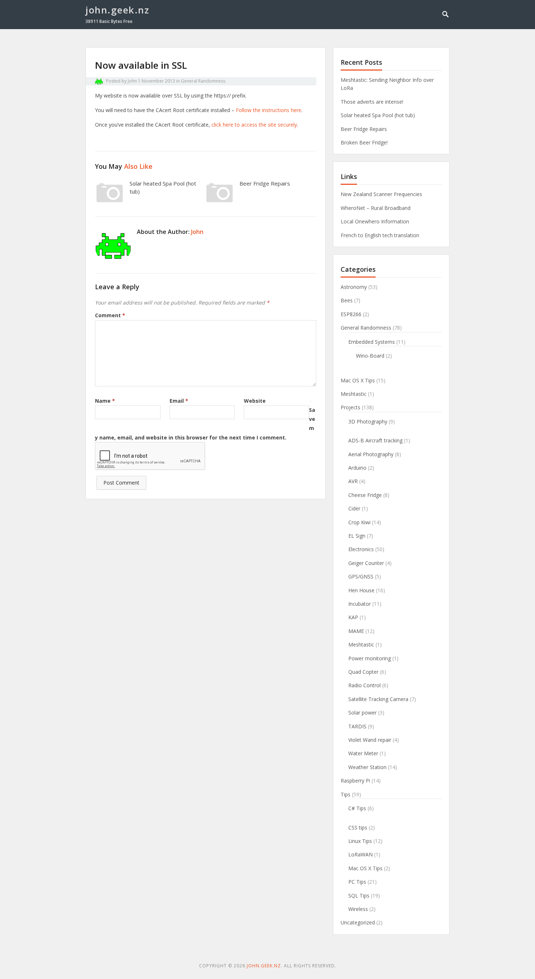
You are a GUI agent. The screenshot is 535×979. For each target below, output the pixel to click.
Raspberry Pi (355, 780)
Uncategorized (358, 922)
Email (179, 400)
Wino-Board (370, 355)
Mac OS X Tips (358, 380)
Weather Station (367, 767)
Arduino (357, 467)
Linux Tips (360, 840)
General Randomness (203, 81)
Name (105, 400)
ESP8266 (351, 314)
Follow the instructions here (268, 110)
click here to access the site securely (254, 124)
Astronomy (354, 286)
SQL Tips (358, 895)
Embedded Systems (371, 341)
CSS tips (357, 827)
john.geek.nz (117, 9)
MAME (356, 631)
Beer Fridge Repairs (264, 183)
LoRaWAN (360, 854)
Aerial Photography (370, 454)
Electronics (361, 549)
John (132, 81)
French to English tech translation (380, 235)
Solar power (362, 712)
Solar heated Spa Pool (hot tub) (378, 115)
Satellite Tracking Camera (378, 699)
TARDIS (357, 726)
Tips (345, 794)
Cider (354, 508)
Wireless (358, 909)
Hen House (361, 590)
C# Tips (357, 808)
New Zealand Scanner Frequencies (381, 194)
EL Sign (356, 535)
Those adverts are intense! (372, 101)
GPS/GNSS (360, 576)
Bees (347, 300)
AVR (353, 481)
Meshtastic (353, 393)
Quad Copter (363, 671)
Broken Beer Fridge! (364, 142)
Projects (350, 407)
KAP (353, 617)
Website (255, 400)
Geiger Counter (366, 563)
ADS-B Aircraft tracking (375, 440)
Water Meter (363, 753)
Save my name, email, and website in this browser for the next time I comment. (205, 423)
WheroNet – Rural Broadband (376, 207)
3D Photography (367, 421)
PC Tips (357, 881)
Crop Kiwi (359, 522)
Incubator (359, 603)
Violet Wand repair (369, 739)
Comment (110, 315)
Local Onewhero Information (375, 221)
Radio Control (364, 685)
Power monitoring (369, 658)
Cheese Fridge (365, 495)
